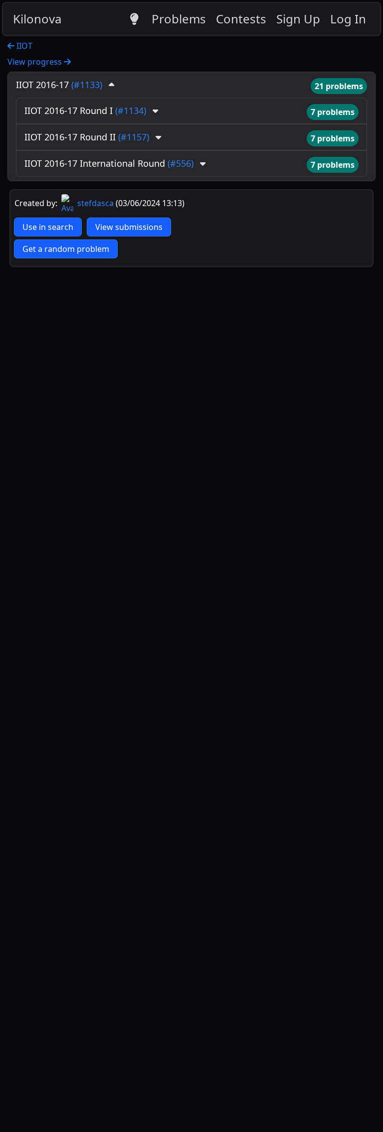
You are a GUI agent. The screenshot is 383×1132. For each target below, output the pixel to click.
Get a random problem (65, 248)
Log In (348, 18)
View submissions (129, 227)
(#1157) (133, 137)
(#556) (180, 163)
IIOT (23, 45)
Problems (179, 18)
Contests (241, 18)
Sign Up (298, 18)
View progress (35, 61)
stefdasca (94, 203)
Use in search (47, 227)
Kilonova (37, 18)
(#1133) (86, 85)
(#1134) (130, 110)
